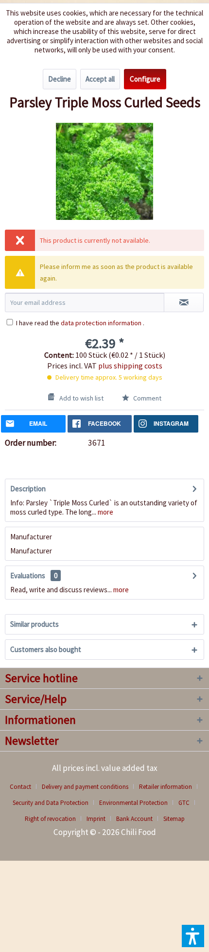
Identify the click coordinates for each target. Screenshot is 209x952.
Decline (59, 79)
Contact (20, 787)
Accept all (100, 79)
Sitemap (174, 819)
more (104, 512)
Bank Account (134, 819)
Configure (145, 79)
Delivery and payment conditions (85, 787)
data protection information (101, 322)
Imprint (96, 819)
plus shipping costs (130, 365)
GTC (184, 803)
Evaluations (27, 575)
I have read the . (80, 322)
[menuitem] (24, 787)
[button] (193, 936)
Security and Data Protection (50, 803)
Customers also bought (45, 649)
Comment (146, 398)
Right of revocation (50, 819)
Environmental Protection (133, 803)
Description (28, 488)
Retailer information (165, 787)
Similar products (34, 624)
